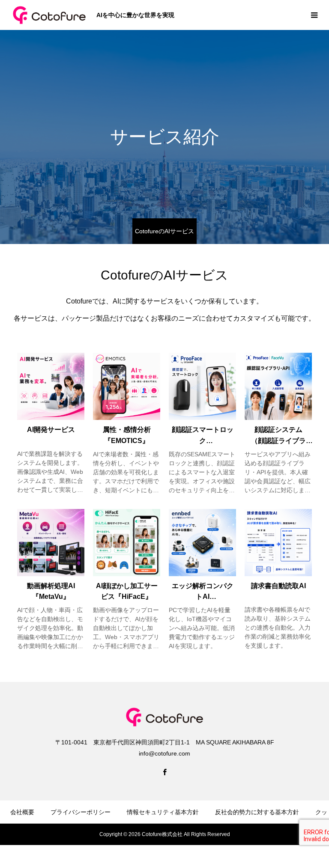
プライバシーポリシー (81, 812)
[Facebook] (164, 772)
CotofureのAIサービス (164, 231)
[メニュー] (314, 15)
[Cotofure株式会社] (49, 15)
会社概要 (22, 812)
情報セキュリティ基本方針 (163, 812)
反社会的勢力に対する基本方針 (257, 812)
